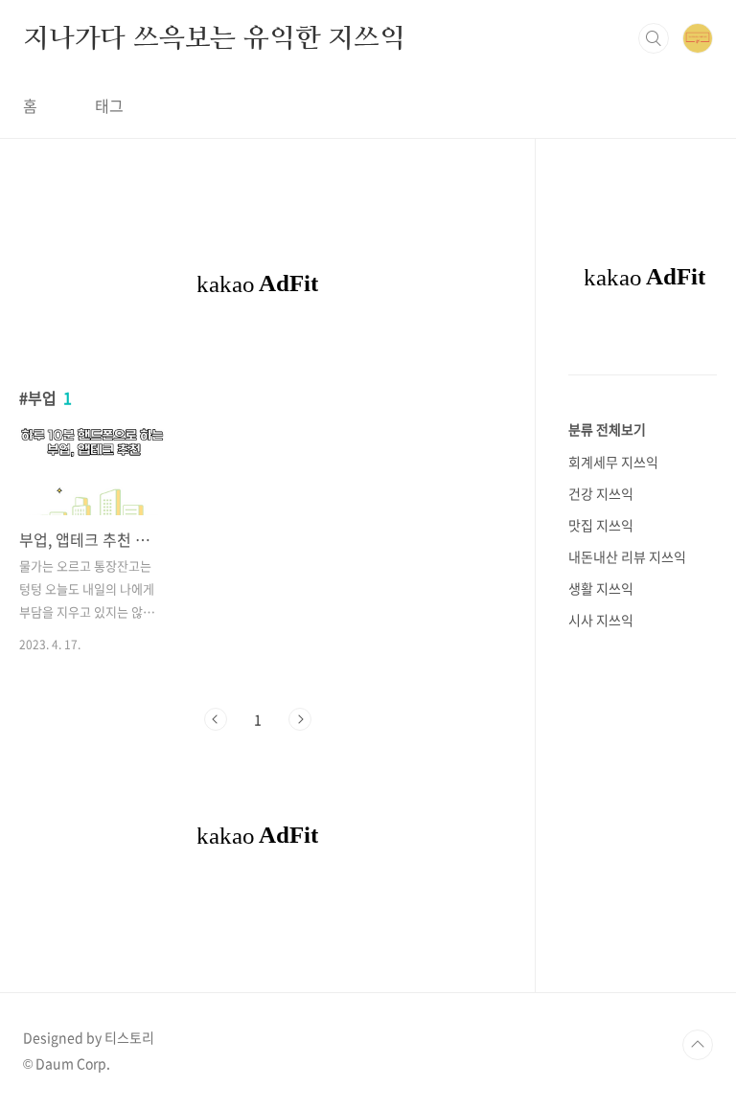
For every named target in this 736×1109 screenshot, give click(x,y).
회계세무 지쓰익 (613, 461)
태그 (109, 105)
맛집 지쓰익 (600, 524)
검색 (653, 38)
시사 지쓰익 (600, 619)
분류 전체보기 (607, 429)
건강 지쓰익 (600, 493)
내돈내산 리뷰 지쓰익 (627, 556)
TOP (697, 1045)
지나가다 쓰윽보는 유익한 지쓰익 (214, 37)
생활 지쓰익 (600, 588)
